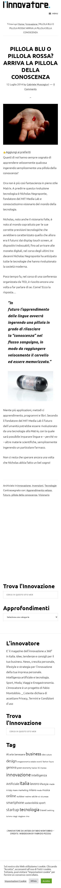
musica (46, 790)
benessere (20, 754)
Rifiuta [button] (34, 881)
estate (33, 761)
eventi (39, 761)
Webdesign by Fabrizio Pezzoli (35, 833)
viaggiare (21, 816)
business (33, 753)
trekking (50, 810)
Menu (55, 13)
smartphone (15, 802)
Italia (24, 783)
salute (35, 796)
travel (43, 810)
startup (12, 809)
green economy (24, 767)
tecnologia (29, 809)
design (11, 761)
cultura (49, 754)
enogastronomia (23, 761)
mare (15, 790)
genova (11, 767)
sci (39, 796)
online (11, 796)
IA (39, 767)
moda (39, 790)
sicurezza (44, 796)
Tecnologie (51, 485)
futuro (6, 494)
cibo (44, 754)
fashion (45, 761)
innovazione (18, 774)
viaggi (15, 816)
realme (28, 796)
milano (32, 790)
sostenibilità (31, 802)
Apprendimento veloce (39, 490)
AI (7, 754)
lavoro (34, 784)
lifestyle (44, 784)
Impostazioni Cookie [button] (15, 881)
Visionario (43, 494)
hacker (34, 768)
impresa (43, 768)
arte (11, 754)
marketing (23, 790)
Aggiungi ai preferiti (18, 152)
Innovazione (24, 485)
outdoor (21, 796)
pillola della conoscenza (24, 494)
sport (42, 802)
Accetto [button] (46, 881)
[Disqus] (30, 542)
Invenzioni (37, 485)
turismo (9, 816)
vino (27, 816)
